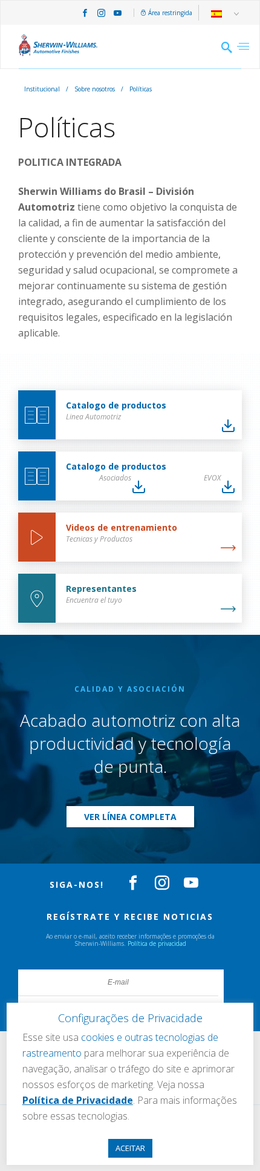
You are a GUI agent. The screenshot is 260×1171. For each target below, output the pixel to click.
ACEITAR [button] (130, 1148)
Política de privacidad (157, 943)
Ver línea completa (130, 816)
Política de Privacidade (77, 1100)
